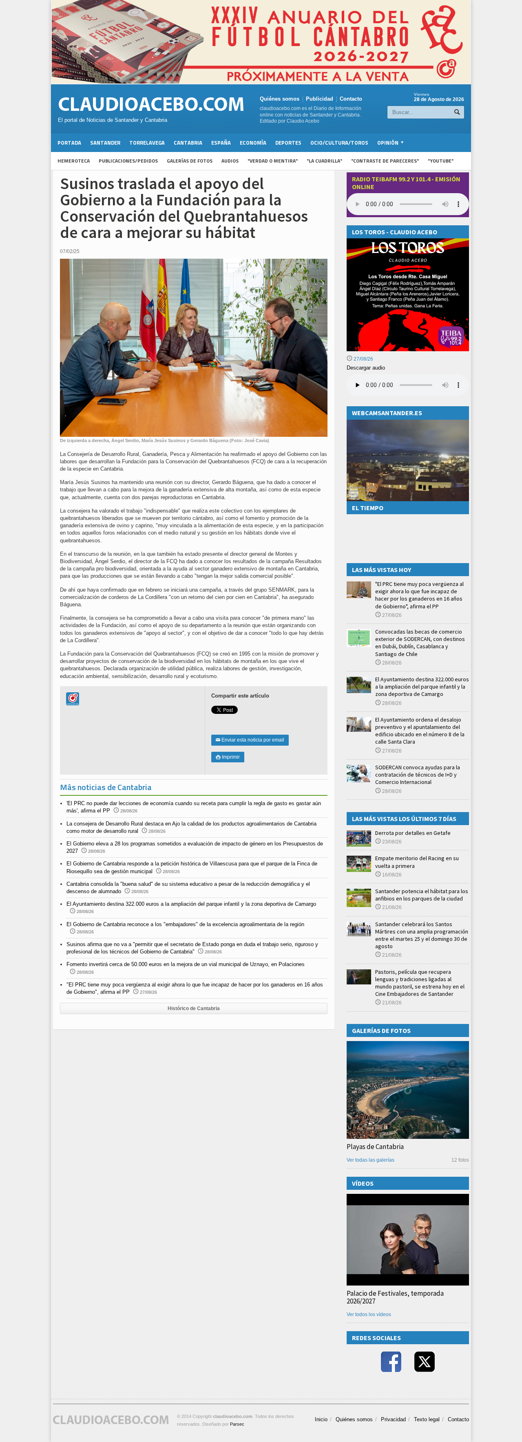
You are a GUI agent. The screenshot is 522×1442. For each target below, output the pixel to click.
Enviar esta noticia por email (250, 740)
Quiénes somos (279, 99)
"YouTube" (440, 161)
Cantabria (188, 143)
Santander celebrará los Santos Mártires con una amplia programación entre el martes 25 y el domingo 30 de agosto (421, 935)
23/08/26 (391, 842)
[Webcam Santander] (408, 423)
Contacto (351, 99)
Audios (230, 161)
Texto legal (427, 1419)
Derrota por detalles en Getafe (413, 833)
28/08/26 (391, 663)
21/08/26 (391, 907)
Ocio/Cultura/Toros (339, 143)
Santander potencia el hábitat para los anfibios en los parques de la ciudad (421, 894)
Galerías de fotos (189, 161)
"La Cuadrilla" (324, 161)
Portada (69, 143)
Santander (105, 143)
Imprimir (228, 757)
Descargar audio (366, 368)
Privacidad (393, 1419)
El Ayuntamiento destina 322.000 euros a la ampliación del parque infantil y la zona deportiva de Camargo (191, 904)
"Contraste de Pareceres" (385, 161)
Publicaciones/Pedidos (128, 161)
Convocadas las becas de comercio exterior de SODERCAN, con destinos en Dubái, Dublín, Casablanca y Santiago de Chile (420, 643)
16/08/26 (391, 875)
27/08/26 (362, 359)
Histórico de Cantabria (194, 1008)
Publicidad (319, 99)
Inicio (321, 1419)
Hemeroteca (74, 161)
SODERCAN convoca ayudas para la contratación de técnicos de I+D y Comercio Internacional (417, 775)
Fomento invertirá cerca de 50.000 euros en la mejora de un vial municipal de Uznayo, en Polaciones (185, 964)
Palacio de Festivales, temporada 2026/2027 (395, 1297)
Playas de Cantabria (375, 1146)
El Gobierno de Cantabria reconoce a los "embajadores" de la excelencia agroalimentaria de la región (185, 924)
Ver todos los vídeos (369, 1314)
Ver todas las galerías (370, 1160)
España (221, 143)
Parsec (237, 1424)
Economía (253, 143)
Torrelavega (147, 143)
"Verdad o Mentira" (273, 161)
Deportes (288, 143)
